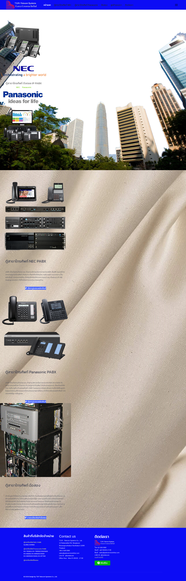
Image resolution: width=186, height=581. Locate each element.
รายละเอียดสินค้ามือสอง (36, 517)
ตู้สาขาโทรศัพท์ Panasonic (86, 5)
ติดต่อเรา (129, 5)
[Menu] (176, 5)
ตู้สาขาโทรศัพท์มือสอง (31, 560)
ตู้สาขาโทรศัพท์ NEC (62, 5)
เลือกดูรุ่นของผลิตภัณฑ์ (36, 288)
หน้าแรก (47, 5)
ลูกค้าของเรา (116, 5)
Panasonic (26, 87)
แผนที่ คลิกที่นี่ (99, 557)
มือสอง (104, 5)
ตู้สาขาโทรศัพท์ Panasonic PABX (35, 549)
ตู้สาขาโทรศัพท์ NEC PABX (32, 542)
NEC (18, 87)
